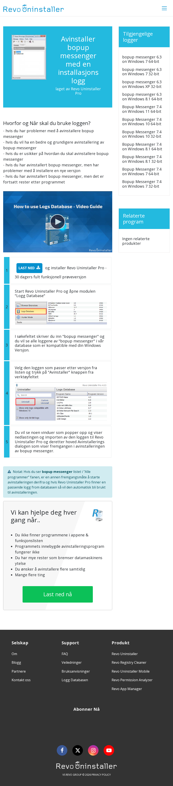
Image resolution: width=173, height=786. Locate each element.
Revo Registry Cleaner (129, 662)
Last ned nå (57, 594)
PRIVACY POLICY (101, 775)
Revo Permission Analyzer (132, 680)
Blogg (16, 662)
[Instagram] (93, 750)
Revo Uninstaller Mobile (131, 671)
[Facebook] (62, 750)
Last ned (27, 268)
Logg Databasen (75, 680)
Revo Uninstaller (125, 653)
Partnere (19, 671)
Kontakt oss (21, 680)
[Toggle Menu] (164, 8)
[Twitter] (77, 750)
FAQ (65, 653)
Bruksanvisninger (76, 671)
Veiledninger (72, 662)
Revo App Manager (127, 688)
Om (14, 653)
